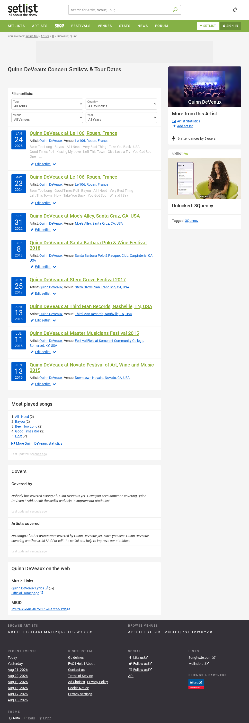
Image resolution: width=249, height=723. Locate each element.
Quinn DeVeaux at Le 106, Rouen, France (73, 133)
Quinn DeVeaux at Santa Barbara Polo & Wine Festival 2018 (88, 245)
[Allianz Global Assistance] (196, 684)
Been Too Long (26, 426)
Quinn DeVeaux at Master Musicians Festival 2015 (84, 333)
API (130, 676)
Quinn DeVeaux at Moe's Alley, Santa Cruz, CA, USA (85, 216)
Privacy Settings (80, 694)
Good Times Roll (27, 431)
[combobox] (124, 10)
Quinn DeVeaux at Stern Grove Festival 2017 (78, 280)
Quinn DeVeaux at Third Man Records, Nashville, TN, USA (91, 306)
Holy (18, 436)
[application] (204, 178)
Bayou (20, 421)
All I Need (22, 417)
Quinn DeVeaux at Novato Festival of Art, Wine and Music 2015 (92, 367)
